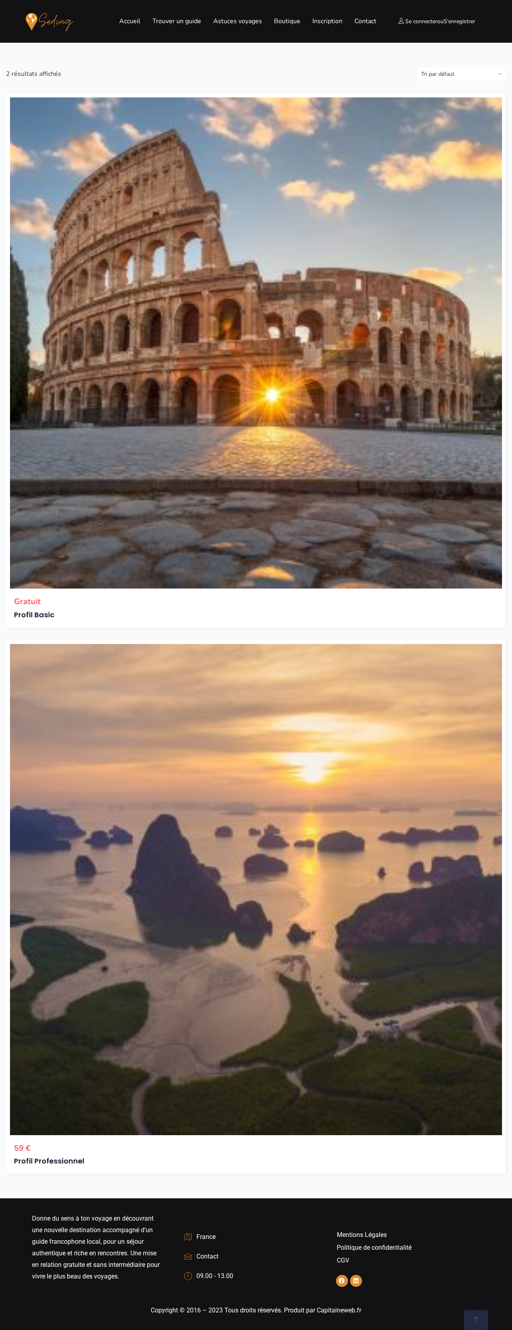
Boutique (287, 21)
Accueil (129, 21)
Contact (365, 21)
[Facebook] (342, 1281)
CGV (343, 1260)
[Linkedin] (356, 1281)
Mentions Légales (362, 1235)
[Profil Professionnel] (256, 889)
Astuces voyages (237, 21)
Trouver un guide (176, 21)
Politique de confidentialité (374, 1247)
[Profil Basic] (256, 343)
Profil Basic (34, 615)
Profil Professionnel (49, 1161)
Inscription (327, 21)
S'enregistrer (459, 21)
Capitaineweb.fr (339, 1310)
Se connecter (421, 21)
